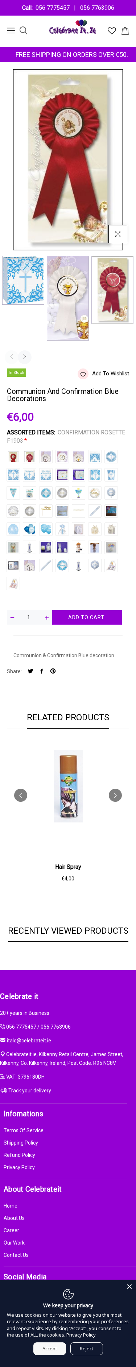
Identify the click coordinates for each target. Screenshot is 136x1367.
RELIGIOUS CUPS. (111, 474)
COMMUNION (46, 565)
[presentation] (11, 357)
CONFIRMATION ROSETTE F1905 (29, 456)
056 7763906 (95, 7)
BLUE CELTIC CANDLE (78, 565)
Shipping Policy (21, 1143)
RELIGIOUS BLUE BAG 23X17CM (94, 474)
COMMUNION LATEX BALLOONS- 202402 (46, 529)
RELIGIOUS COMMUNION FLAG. (13, 493)
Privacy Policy (19, 1167)
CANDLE (29, 547)
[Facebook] (42, 671)
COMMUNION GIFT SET (13, 565)
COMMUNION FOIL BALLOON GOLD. (62, 493)
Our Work (14, 1243)
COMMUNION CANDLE (13, 547)
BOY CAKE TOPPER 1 (78, 547)
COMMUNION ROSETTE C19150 (62, 456)
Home (10, 1206)
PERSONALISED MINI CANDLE (62, 547)
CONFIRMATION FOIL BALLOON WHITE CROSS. (111, 493)
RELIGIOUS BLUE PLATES (111, 456)
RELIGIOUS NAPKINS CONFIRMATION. (29, 474)
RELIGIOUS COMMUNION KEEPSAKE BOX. (78, 474)
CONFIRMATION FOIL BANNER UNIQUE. (94, 511)
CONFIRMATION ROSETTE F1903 (13, 456)
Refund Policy (19, 1155)
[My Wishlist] (112, 33)
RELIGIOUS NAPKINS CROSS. (13, 474)
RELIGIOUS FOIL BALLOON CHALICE (78, 493)
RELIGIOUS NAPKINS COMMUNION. (46, 474)
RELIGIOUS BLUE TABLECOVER (94, 456)
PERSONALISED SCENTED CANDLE (46, 547)
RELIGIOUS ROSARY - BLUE (111, 565)
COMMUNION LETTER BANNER (62, 511)
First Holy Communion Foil (94, 565)
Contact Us (16, 1255)
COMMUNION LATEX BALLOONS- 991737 (13, 529)
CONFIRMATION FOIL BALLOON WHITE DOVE (13, 511)
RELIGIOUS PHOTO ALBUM (62, 474)
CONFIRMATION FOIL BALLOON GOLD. (29, 511)
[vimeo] (53, 671)
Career (11, 1230)
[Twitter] (30, 671)
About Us (14, 1218)
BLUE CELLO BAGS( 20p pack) (62, 529)
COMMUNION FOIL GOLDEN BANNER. (78, 511)
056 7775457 (54, 7)
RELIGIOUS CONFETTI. (29, 493)
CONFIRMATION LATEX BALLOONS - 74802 (29, 529)
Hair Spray (68, 866)
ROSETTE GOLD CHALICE (29, 565)
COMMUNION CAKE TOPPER (46, 511)
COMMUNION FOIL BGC (111, 511)
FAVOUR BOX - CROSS (78, 529)
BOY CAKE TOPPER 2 (94, 547)
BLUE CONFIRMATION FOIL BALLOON (62, 565)
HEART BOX (111, 529)
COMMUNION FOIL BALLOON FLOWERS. (94, 493)
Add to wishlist (110, 373)
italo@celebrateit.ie (29, 1040)
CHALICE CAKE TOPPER (111, 547)
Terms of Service (24, 1130)
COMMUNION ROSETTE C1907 (46, 456)
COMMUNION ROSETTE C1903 (78, 456)
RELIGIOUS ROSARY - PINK (13, 583)
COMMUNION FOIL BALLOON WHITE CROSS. (46, 493)
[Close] (129, 1286)
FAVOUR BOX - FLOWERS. (94, 529)
